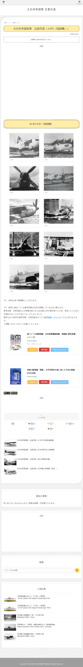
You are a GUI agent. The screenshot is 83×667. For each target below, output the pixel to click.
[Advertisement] (41, 62)
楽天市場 (44, 349)
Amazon (32, 350)
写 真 (8, 393)
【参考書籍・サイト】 (52, 317)
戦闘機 (15, 393)
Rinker (35, 341)
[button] (51, 429)
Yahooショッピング (59, 350)
